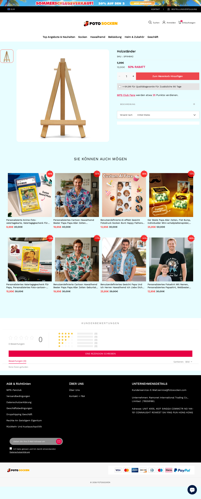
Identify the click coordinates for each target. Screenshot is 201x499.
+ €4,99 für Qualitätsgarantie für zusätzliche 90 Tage (151, 86)
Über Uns (74, 390)
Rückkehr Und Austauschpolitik (24, 426)
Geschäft (152, 36)
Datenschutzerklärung (18, 402)
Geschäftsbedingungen (19, 408)
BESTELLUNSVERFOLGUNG (180, 9)
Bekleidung (115, 36)
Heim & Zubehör (134, 36)
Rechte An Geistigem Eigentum (24, 420)
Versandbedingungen (18, 396)
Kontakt (155, 9)
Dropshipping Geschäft (19, 414)
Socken (82, 36)
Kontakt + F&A (77, 396)
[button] (21, 96)
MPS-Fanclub (14, 390)
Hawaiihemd (97, 36)
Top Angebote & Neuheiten (59, 36)
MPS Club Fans (126, 95)
